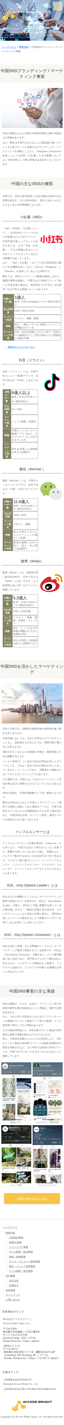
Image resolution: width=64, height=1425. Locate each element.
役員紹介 (14, 1285)
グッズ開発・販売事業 (21, 1271)
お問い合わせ (13, 1299)
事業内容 (24, 47)
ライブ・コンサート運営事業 (24, 1261)
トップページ (9, 47)
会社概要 (10, 1275)
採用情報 (10, 1290)
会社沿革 (14, 1280)
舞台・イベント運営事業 (22, 1266)
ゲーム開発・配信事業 (21, 1251)
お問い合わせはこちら (32, 1198)
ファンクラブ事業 (18, 1247)
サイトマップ (13, 1295)
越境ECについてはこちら (21, 347)
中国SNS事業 (16, 1237)
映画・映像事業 (17, 1256)
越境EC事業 (15, 1242)
